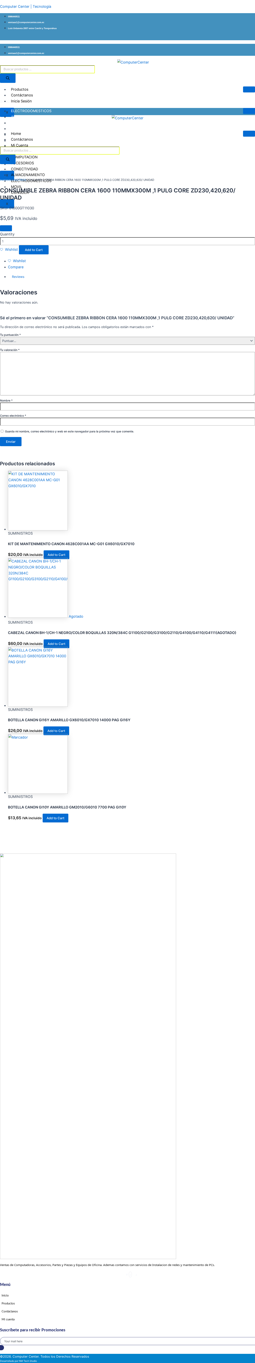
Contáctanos (22, 95)
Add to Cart (34, 250)
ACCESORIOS (22, 117)
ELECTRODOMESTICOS (31, 111)
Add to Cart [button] (56, 555)
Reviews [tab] (18, 277)
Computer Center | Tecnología (25, 6)
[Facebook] (127, 1274)
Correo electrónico (13, 415)
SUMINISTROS (16, 179)
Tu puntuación (10, 334)
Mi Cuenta (19, 145)
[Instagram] (133, 1274)
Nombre (6, 400)
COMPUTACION (24, 128)
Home (16, 133)
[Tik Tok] (136, 1274)
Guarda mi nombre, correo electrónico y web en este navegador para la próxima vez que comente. (69, 431)
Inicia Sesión (21, 101)
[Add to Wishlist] (6, 228)
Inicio (3, 179)
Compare (16, 267)
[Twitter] (130, 1274)
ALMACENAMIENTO (28, 123)
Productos (19, 89)
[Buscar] (8, 78)
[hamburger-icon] (249, 89)
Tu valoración (10, 350)
